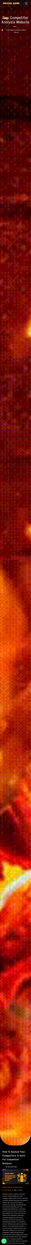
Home (15, 26)
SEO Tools (7, 1190)
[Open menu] (26, 3)
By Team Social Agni (11, 1167)
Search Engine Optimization (12, 1187)
